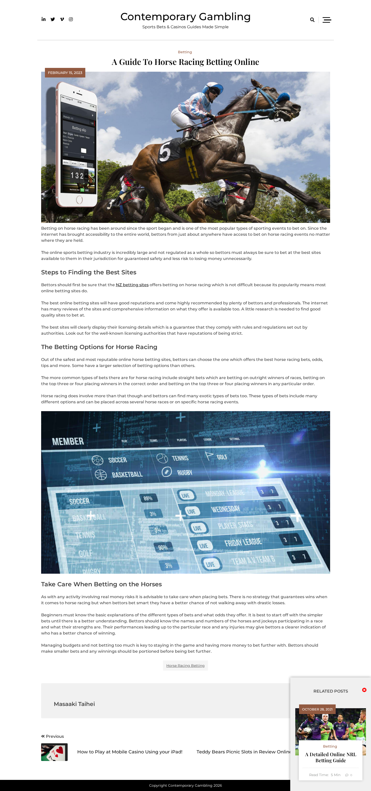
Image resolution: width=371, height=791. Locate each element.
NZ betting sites (132, 284)
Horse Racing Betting (185, 665)
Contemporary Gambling (185, 16)
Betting (185, 52)
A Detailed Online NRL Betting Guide (330, 757)
